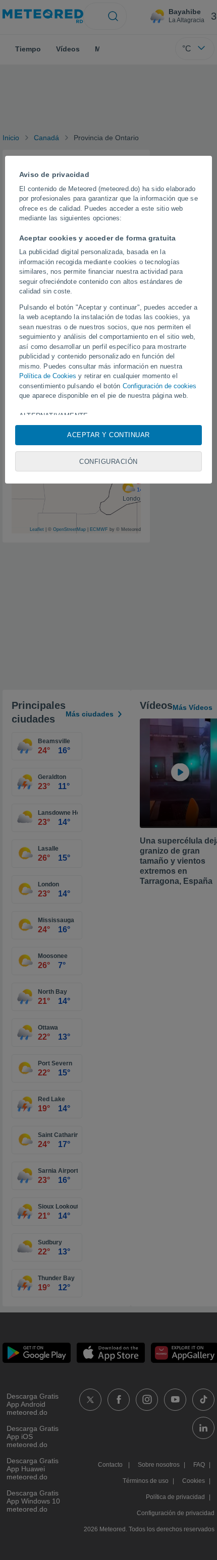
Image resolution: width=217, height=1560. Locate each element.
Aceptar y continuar (108, 435)
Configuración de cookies (159, 386)
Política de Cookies (47, 376)
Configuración (108, 461)
